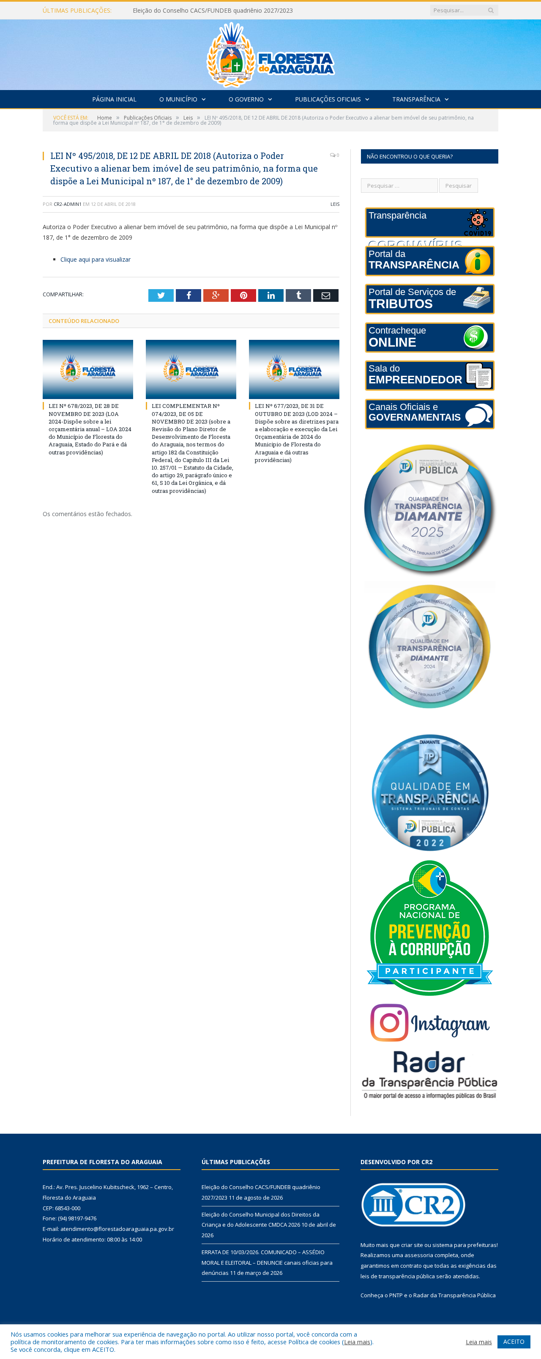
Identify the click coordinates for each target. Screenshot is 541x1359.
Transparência (416, 99)
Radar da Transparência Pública (454, 1295)
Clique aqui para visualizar (95, 259)
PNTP (396, 1295)
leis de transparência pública (398, 1276)
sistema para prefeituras (464, 1245)
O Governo (246, 99)
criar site (412, 1245)
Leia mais (357, 1341)
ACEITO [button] (514, 1341)
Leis (335, 204)
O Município (178, 99)
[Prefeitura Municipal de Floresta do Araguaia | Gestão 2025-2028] (271, 52)
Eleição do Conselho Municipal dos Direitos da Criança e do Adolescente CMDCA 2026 (230, 10)
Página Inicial (114, 99)
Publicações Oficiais (328, 99)
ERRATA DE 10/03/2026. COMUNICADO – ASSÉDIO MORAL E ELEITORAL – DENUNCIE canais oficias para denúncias (267, 1262)
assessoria (418, 1255)
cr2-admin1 (68, 204)
